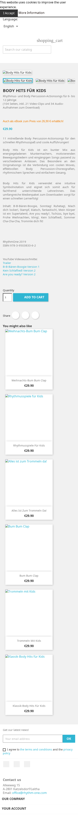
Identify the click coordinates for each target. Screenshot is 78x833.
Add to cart (31, 297)
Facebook (6, 764)
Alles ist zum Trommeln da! (29, 510)
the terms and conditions (36, 749)
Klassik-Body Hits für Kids (29, 706)
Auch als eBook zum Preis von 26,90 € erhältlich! (33, 121)
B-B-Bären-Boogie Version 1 (21, 266)
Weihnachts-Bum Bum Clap (29, 380)
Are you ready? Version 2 (19, 274)
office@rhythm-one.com (29, 793)
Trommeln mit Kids (29, 640)
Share (15, 315)
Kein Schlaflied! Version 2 (19, 270)
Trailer (7, 263)
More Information (31, 13)
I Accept (9, 13)
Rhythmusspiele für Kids (29, 445)
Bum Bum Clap (29, 575)
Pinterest (35, 315)
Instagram (27, 764)
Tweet (25, 315)
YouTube (17, 764)
